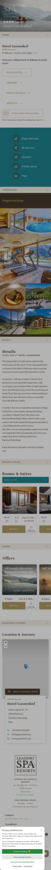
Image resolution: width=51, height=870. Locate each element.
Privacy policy (17, 866)
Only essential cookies (22, 857)
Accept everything (21, 852)
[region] (22, 840)
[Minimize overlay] (41, 830)
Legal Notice (28, 866)
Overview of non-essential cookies (22, 862)
